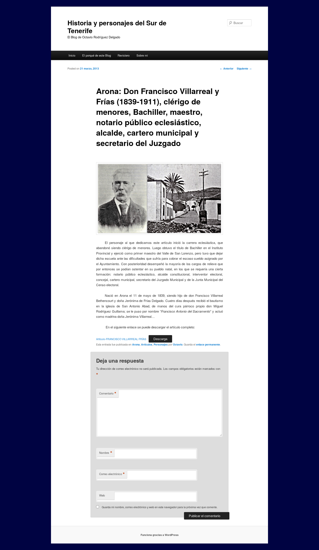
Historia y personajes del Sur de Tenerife (116, 26)
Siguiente (244, 68)
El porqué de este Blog (96, 55)
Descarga (160, 338)
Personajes (161, 344)
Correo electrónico (112, 474)
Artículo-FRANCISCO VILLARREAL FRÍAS (121, 339)
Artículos (146, 344)
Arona (136, 344)
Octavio (178, 344)
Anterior (226, 68)
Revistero (124, 55)
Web (102, 495)
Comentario (107, 393)
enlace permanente (208, 344)
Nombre (105, 452)
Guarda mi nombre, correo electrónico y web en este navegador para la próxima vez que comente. (159, 507)
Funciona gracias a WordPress (160, 535)
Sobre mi (142, 55)
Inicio (72, 55)
